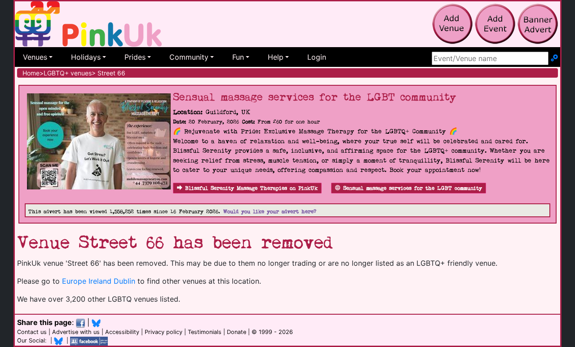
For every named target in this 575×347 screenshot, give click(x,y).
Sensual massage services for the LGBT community (412, 188)
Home (31, 73)
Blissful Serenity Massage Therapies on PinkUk (251, 188)
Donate (236, 332)
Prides (135, 57)
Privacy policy (163, 332)
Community (188, 57)
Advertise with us (76, 332)
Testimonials (204, 332)
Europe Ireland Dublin (98, 281)
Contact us (32, 332)
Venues (35, 57)
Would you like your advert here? (269, 211)
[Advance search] (554, 58)
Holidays (86, 57)
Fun (238, 57)
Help (275, 57)
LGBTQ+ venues (68, 73)
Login (316, 57)
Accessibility (122, 332)
